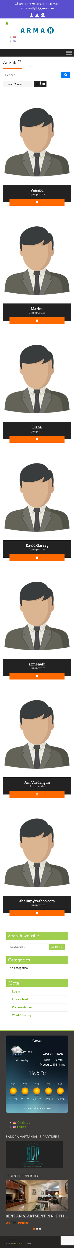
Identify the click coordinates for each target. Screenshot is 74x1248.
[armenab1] (37, 615)
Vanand (37, 190)
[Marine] (37, 260)
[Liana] (37, 378)
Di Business (21, 1243)
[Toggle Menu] (69, 52)
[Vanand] (37, 141)
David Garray (37, 546)
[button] (33, 1228)
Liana (37, 427)
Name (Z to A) (14, 84)
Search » (56, 946)
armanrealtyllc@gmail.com (37, 8)
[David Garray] (37, 497)
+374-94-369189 (35, 4)
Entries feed (20, 999)
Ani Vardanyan (37, 783)
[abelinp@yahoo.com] (37, 852)
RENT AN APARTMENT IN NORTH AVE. (39, 1216)
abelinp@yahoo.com (37, 901)
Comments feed (22, 1007)
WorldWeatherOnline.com (37, 1108)
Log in (16, 991)
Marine (37, 309)
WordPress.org (21, 1015)
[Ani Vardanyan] (37, 734)
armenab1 (37, 664)
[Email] (37, 202)
